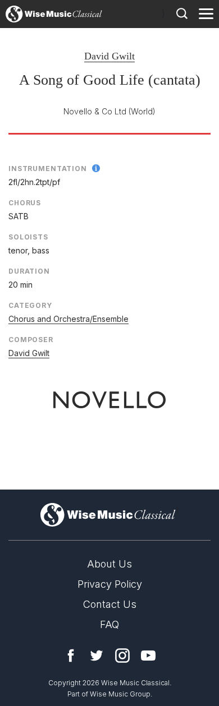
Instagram (122, 655)
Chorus (24, 203)
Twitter (96, 655)
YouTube (148, 655)
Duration (29, 271)
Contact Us (109, 604)
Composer (30, 339)
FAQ (109, 624)
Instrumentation (47, 168)
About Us (109, 564)
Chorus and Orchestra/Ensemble (68, 319)
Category (30, 305)
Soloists (28, 237)
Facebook (70, 655)
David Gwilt (109, 56)
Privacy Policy (109, 584)
